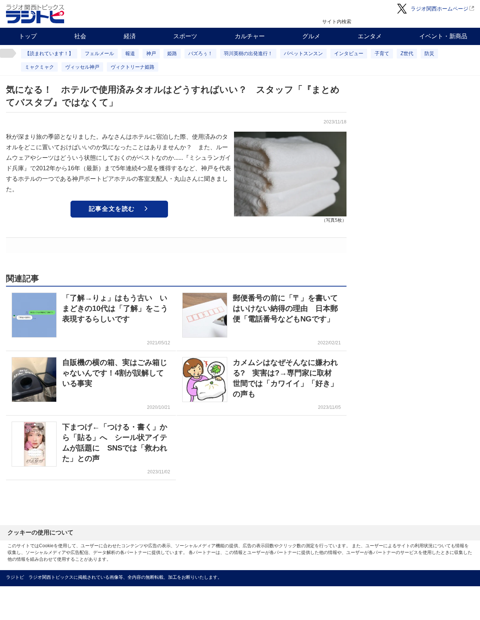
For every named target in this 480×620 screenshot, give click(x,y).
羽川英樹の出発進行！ (248, 53)
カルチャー (250, 36)
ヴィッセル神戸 (82, 67)
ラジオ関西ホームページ (439, 8)
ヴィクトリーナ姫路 (132, 67)
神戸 (151, 53)
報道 (130, 53)
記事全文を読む (112, 209)
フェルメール (99, 53)
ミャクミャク (39, 67)
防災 (429, 53)
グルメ (311, 36)
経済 (130, 36)
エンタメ (370, 36)
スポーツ (185, 36)
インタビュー (348, 53)
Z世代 (406, 53)
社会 (80, 36)
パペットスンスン (303, 53)
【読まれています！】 (49, 53)
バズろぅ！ (200, 53)
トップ (28, 36)
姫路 (172, 53)
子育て (382, 53)
